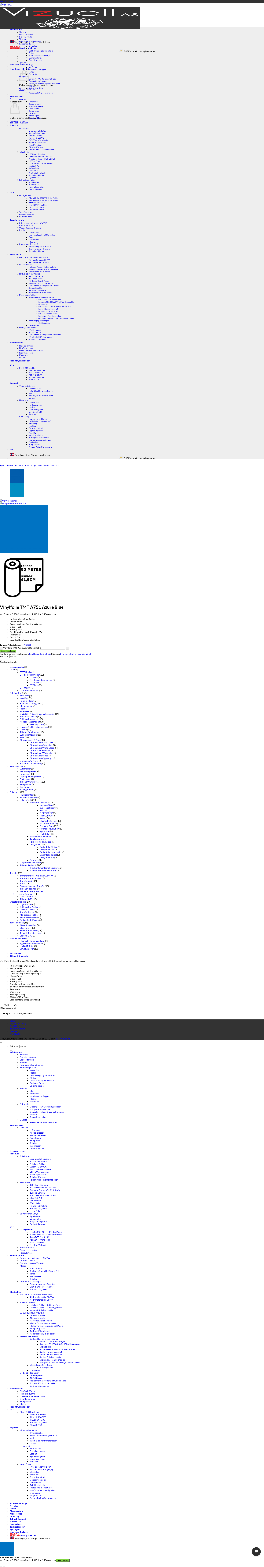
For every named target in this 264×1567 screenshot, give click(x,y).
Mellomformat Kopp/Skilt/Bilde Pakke (45, 334)
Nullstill (27, 644)
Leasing (32, 407)
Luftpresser (33, 101)
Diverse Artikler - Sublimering (34, 727)
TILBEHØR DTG (35, 375)
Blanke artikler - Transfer (31, 891)
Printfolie (34, 860)
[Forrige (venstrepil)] (1, 1566)
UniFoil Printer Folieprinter (31, 350)
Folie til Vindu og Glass (40, 841)
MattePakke (34, 239)
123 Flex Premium (48, 823)
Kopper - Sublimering (30, 721)
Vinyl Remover (27, 948)
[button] (19, 69)
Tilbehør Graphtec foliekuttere (44, 867)
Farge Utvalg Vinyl (36, 187)
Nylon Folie (33, 177)
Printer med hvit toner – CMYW (33, 223)
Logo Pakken (26, 904)
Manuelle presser (28, 771)
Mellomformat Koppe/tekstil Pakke (44, 285)
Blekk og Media (25, 37)
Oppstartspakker (26, 34)
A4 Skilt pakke (35, 330)
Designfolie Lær (47, 849)
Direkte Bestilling (18, 1023)
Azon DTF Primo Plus (38, 205)
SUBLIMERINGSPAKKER (29, 274)
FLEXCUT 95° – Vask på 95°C (41, 163)
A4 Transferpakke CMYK (39, 262)
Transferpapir (34, 232)
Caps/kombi (34, 108)
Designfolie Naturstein (50, 852)
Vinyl (88, 653)
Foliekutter (24, 128)
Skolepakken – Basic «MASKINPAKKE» (54, 306)
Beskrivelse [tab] (15, 953)
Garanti (32, 398)
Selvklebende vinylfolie (48, 465)
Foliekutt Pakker (36, 135)
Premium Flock (47, 826)
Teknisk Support (17, 1028)
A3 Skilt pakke (35, 332)
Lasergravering (17, 121)
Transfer (14, 873)
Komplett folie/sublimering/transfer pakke (56, 318)
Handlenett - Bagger (29, 703)
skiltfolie (72, 653)
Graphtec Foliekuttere (38, 131)
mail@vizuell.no (63, 1038)
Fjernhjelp (15, 1529)
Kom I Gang (24, 416)
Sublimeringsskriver (29, 719)
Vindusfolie (33, 184)
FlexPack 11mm (26, 348)
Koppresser (25, 774)
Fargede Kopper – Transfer (40, 246)
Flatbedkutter (26, 794)
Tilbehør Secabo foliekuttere (43, 870)
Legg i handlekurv (8, 651)
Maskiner (33, 426)
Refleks (43, 818)
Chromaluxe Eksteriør (40, 750)
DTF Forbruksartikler (30, 674)
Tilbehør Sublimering (29, 732)
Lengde (3, 645)
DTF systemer (25, 195)
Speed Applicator (36, 145)
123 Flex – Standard (37, 154)
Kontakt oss (34, 402)
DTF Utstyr (25, 687)
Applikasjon (34, 182)
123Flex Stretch (35, 161)
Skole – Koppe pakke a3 (48, 311)
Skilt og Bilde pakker (27, 327)
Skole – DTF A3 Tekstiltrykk (49, 299)
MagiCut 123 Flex (48, 820)
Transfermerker (26, 212)
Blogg (12, 1020)
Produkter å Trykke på (28, 244)
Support (14, 383)
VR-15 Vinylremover (37, 142)
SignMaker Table (26, 353)
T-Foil (22, 883)
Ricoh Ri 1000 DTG (37, 370)
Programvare (34, 444)
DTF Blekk (34, 682)
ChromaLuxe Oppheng (40, 758)
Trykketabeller (35, 388)
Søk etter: (4, 656)
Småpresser (25, 779)
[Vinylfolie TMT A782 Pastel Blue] (17, 496)
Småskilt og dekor (36, 88)
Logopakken (34, 325)
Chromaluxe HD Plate (30, 740)
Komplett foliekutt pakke (39, 271)
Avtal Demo (34, 433)
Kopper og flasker (26, 44)
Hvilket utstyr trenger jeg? (40, 421)
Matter (32, 72)
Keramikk (33, 46)
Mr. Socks (33, 67)
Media (22, 230)
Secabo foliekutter (28, 797)
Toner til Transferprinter (31, 933)
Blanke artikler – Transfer (39, 249)
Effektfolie (44, 834)
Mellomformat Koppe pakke (41, 283)
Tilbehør (23, 39)
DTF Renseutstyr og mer (41, 680)
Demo (13, 1508)
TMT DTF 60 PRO (36, 207)
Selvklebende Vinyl (27, 180)
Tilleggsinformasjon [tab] (19, 956)
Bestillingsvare (37, 724)
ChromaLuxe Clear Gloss (41, 742)
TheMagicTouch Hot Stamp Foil (42, 235)
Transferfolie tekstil (39, 802)
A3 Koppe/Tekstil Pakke (39, 281)
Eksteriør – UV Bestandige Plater (43, 79)
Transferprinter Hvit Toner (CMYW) (36, 875)
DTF (12, 192)
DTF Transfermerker (29, 690)
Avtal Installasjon (36, 435)
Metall (31, 48)
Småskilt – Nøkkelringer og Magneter (44, 83)
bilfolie (63, 653)
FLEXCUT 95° (46, 813)
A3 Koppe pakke (35, 278)
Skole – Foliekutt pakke (47, 313)
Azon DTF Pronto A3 (37, 202)
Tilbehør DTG (26, 899)
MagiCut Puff (34, 166)
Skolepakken (43, 304)
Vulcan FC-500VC (36, 138)
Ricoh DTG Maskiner (28, 368)
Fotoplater (25, 1104)
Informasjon (34, 115)
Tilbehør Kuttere (36, 147)
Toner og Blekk (17, 922)
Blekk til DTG (34, 379)
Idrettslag (33, 423)
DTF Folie (34, 685)
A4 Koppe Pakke (36, 276)
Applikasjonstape (38, 839)
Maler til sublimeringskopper (41, 391)
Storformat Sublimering (31, 763)
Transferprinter (17, 220)
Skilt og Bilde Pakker (29, 920)
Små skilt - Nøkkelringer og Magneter (37, 713)
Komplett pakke (35, 288)
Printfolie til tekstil (37, 173)
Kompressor (34, 111)
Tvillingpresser (27, 789)
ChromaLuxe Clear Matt (41, 745)
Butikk (10, 465)
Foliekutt (14, 125)
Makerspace (16, 1513)
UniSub (23, 729)
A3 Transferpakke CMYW (39, 260)
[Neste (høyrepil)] (4, 1566)
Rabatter (32, 414)
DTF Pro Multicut (36, 209)
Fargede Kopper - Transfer (32, 886)
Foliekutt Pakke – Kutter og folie (42, 267)
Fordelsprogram (35, 405)
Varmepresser (17, 96)
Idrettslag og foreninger (39, 320)
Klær (31, 65)
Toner (31, 237)
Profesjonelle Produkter (39, 437)
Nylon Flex (45, 831)
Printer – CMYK (26, 225)
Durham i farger (35, 58)
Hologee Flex (46, 805)
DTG (12, 364)
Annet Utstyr (16, 342)
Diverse (22, 90)
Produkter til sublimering (30, 41)
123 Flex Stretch (47, 807)
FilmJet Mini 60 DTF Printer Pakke (43, 198)
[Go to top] (1, 1042)
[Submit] (1, 660)
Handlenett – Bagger (37, 69)
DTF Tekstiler (26, 672)
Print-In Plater (27, 700)
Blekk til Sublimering (29, 930)
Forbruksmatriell (36, 428)
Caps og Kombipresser (30, 776)
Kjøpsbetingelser (36, 409)
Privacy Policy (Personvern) (40, 447)
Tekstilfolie (24, 152)
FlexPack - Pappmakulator (32, 941)
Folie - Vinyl (30, 465)
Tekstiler (23, 62)
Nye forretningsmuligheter (40, 440)
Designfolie (33, 189)
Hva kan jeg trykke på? (38, 419)
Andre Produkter (18, 938)
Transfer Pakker (27, 912)
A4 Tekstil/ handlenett (38, 290)
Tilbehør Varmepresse (30, 781)
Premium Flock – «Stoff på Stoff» (42, 159)
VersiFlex (24, 698)
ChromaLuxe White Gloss (42, 747)
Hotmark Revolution (49, 828)
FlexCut (43, 810)
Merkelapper (26, 706)
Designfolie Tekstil (48, 854)
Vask (31, 393)
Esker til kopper (35, 60)
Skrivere (22, 32)
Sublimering (16, 28)
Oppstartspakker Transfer (30, 228)
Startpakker (16, 254)
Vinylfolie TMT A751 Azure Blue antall (21, 647)
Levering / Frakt (35, 412)
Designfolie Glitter (48, 847)
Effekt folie (33, 170)
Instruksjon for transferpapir (41, 395)
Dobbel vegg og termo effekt (41, 51)
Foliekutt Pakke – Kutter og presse (43, 269)
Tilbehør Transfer (28, 888)
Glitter (31, 53)
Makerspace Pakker (27, 295)
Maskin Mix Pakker (29, 917)
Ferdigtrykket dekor (20, 360)
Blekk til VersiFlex (28, 925)
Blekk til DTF (26, 927)
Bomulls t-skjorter (36, 175)
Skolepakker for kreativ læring (41, 297)
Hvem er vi (23, 400)
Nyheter (14, 1506)
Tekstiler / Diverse (28, 716)
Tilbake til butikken (27, 89)
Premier (23, 708)
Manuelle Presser (36, 106)
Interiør (32, 86)
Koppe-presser (35, 104)
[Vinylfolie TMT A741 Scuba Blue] (17, 482)
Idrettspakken (44, 323)
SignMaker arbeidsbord (31, 943)
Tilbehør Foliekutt (28, 865)
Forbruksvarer (25, 216)
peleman (14, 1031)
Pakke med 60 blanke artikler (41, 93)
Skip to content (7, 1)
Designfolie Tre (47, 857)
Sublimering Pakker (29, 907)
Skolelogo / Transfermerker (49, 316)
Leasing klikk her (28, 48)
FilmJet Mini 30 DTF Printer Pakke (43, 200)
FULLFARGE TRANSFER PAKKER (33, 257)
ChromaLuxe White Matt (41, 753)
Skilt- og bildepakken (37, 339)
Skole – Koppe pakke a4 (48, 309)
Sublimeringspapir (28, 734)
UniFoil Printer (27, 946)
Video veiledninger (27, 386)
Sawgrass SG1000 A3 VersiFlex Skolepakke (56, 302)
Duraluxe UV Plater (29, 760)
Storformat (25, 787)
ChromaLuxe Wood (39, 755)
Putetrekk (33, 74)
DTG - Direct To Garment (21, 894)
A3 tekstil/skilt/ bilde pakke (40, 292)
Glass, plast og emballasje (39, 55)
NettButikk (15, 1033)
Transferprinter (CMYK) (31, 878)
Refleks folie (34, 168)
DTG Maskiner (26, 896)
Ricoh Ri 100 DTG (36, 372)
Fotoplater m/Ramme (38, 81)
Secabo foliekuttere (37, 133)
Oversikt (23, 99)
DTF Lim (34, 677)
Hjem (2, 465)
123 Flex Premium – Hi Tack (40, 156)
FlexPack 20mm (26, 346)
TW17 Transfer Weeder (39, 140)
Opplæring (33, 442)
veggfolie (80, 653)
